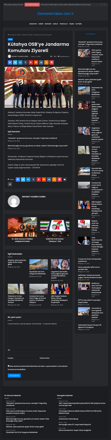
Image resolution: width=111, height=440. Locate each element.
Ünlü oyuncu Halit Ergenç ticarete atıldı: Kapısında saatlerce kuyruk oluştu (97, 56)
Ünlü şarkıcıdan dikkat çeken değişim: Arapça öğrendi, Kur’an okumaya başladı (97, 111)
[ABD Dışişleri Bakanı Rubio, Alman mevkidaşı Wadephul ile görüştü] (60, 289)
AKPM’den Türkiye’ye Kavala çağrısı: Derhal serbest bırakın (90, 276)
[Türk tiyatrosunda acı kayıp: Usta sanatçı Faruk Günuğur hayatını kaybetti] (84, 241)
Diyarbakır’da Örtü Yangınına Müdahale (37, 273)
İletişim (79, 24)
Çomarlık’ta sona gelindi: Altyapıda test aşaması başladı (97, 312)
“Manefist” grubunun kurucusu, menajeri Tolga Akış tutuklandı (32, 138)
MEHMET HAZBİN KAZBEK (20, 56)
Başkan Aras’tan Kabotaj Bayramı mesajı (95, 225)
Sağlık (55, 24)
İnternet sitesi (44, 358)
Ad (9, 350)
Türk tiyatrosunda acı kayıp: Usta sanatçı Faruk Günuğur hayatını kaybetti (97, 244)
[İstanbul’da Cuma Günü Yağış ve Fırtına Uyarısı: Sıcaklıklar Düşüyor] (38, 289)
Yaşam (71, 24)
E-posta (11, 358)
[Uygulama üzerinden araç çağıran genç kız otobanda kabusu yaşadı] (60, 264)
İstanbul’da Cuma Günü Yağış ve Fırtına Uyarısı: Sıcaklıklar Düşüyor (37, 299)
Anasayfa (33, 24)
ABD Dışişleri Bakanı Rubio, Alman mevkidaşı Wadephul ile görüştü (59, 299)
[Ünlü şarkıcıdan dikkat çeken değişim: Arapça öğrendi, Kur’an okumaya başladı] (84, 105)
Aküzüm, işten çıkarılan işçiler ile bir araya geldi (17, 262)
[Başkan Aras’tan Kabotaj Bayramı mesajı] (84, 224)
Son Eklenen (90, 34)
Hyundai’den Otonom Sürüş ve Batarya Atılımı (97, 171)
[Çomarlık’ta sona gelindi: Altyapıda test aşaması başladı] (84, 311)
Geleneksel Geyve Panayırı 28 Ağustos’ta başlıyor (89, 326)
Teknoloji (64, 24)
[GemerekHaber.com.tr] (55, 13)
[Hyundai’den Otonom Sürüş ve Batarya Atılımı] (84, 171)
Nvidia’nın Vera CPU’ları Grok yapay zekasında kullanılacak (97, 288)
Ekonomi (48, 24)
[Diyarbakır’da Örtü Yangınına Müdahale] (38, 264)
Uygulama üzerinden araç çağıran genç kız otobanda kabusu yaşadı (59, 275)
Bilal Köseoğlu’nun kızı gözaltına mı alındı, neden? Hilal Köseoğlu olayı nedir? (38, 146)
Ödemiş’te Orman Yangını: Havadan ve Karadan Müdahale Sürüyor (16, 299)
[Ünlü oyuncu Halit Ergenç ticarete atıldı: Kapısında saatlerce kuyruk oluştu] (84, 53)
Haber (40, 24)
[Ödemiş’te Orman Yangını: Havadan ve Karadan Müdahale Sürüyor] (17, 289)
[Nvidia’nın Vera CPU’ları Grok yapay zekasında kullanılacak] (84, 286)
